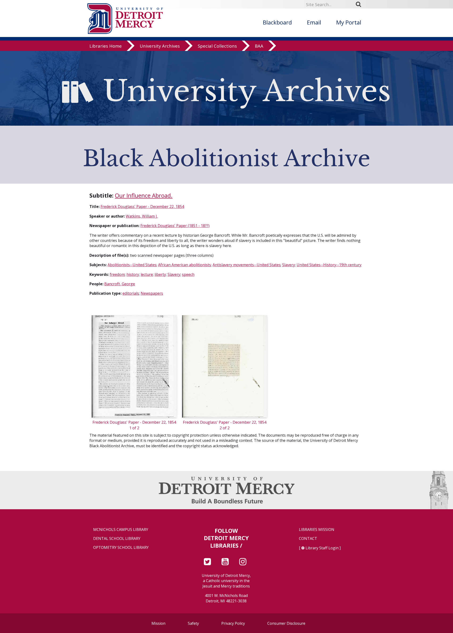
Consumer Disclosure (286, 623)
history (132, 274)
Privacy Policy (233, 623)
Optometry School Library (121, 547)
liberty (160, 274)
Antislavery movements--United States (247, 264)
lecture (147, 274)
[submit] (360, 4)
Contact (308, 538)
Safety (193, 623)
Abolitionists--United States (132, 264)
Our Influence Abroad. (143, 195)
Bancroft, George (119, 283)
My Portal (348, 22)
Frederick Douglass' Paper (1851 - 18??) (175, 225)
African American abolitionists (184, 264)
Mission (158, 623)
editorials (130, 293)
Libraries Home (105, 46)
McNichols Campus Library (120, 529)
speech (188, 274)
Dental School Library (116, 538)
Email (314, 22)
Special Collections (217, 46)
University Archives (160, 46)
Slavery (288, 264)
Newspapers (152, 293)
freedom (117, 274)
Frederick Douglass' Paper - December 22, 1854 (142, 206)
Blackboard (277, 22)
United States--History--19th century (329, 264)
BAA (259, 46)
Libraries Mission (316, 529)
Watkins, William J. (142, 216)
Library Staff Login (322, 547)
